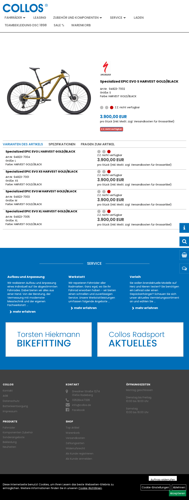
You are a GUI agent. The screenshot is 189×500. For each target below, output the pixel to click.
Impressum (10, 411)
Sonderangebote (14, 437)
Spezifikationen (62, 144)
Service (116, 17)
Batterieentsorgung (15, 406)
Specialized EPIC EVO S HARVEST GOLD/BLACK (139, 81)
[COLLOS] (25, 8)
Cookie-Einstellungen (155, 487)
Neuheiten (9, 447)
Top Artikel (72, 427)
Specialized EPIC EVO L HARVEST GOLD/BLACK (40, 151)
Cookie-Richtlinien (90, 488)
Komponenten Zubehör (18, 432)
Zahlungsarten (75, 443)
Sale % (59, 25)
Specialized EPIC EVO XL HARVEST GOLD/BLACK (41, 211)
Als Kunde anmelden (79, 459)
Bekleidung (10, 442)
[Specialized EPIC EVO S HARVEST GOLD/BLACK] (49, 91)
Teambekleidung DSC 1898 (26, 25)
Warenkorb (81, 25)
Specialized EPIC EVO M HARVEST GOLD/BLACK (41, 191)
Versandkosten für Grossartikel (153, 121)
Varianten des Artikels (23, 144)
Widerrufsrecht (75, 448)
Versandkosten (75, 438)
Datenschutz (11, 401)
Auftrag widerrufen (163, 479)
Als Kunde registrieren (79, 453)
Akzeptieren (177, 493)
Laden (139, 17)
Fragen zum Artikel (98, 144)
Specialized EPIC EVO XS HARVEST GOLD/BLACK (42, 171)
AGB (5, 396)
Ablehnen (179, 487)
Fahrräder (13, 17)
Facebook (78, 410)
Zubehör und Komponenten (76, 17)
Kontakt (8, 390)
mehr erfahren (24, 312)
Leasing (39, 17)
